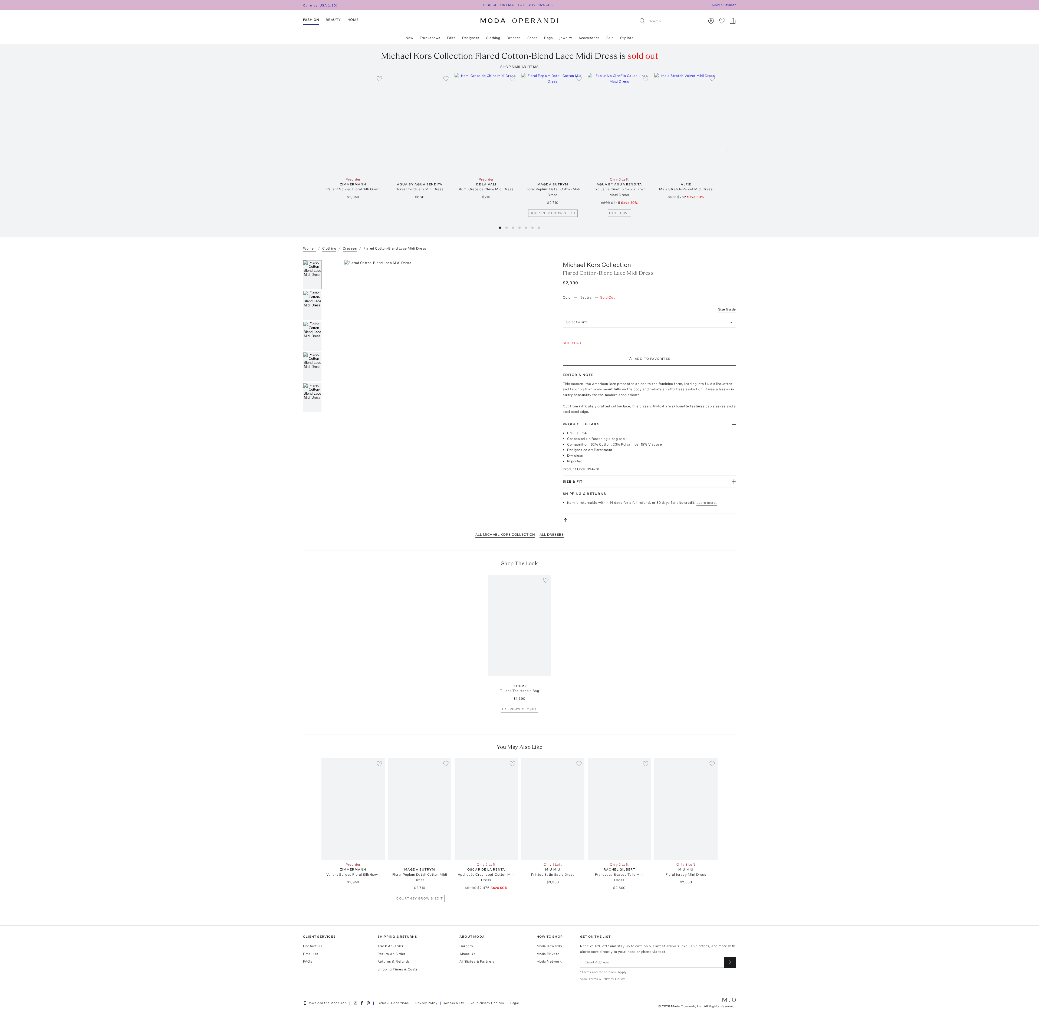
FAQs (307, 961)
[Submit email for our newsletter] (730, 962)
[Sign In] (711, 21)
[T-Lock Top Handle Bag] (519, 625)
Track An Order (390, 946)
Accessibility (454, 1003)
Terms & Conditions (393, 1003)
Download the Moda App (327, 1003)
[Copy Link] (649, 520)
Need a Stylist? (724, 5)
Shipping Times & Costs (397, 969)
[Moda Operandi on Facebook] (362, 1003)
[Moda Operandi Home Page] (519, 21)
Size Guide (727, 309)
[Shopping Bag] (732, 21)
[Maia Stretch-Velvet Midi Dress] (686, 124)
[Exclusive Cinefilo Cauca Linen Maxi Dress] (619, 124)
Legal (514, 1003)
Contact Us (313, 946)
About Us (467, 954)
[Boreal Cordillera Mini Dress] (419, 124)
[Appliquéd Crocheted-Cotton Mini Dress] (486, 809)
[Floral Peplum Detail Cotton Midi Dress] (552, 124)
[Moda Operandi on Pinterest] (368, 1003)
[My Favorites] (722, 21)
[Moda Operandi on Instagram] (355, 1003)
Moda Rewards (549, 946)
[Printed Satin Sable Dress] (552, 809)
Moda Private (548, 954)
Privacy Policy (426, 1003)
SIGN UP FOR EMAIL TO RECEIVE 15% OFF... (519, 5)
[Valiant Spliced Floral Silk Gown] (353, 124)
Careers (466, 946)
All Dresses (552, 534)
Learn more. (706, 503)
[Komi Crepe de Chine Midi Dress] (486, 124)
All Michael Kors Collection (505, 534)
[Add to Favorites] (379, 78)
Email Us (310, 954)
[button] (500, 228)
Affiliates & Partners (477, 961)
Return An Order (391, 954)
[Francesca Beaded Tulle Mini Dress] (619, 809)
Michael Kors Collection (597, 265)
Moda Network (549, 961)
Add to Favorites (652, 359)
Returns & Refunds (393, 961)
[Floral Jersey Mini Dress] (686, 809)
